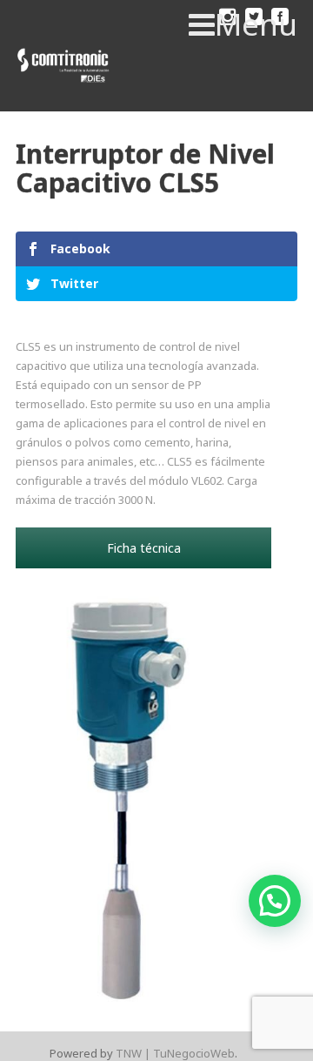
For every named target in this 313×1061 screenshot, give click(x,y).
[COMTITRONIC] (64, 66)
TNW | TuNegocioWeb (175, 1053)
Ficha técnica (144, 548)
